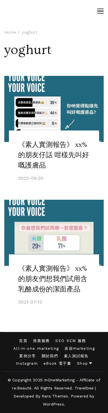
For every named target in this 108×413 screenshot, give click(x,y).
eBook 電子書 (57, 363)
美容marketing (80, 348)
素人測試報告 (76, 356)
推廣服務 (41, 341)
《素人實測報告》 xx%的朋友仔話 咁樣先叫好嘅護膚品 (53, 155)
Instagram (27, 363)
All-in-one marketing (36, 348)
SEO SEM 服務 (70, 341)
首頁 (23, 341)
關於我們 (50, 356)
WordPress (53, 404)
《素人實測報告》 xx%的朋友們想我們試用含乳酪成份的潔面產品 (52, 279)
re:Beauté (21, 388)
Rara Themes (55, 396)
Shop (82, 363)
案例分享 (27, 356)
